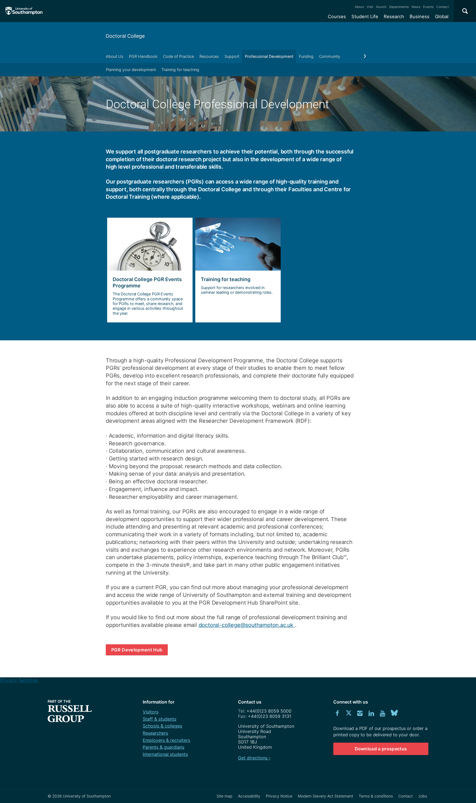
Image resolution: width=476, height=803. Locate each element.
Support (232, 56)
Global (441, 16)
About (359, 7)
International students (165, 754)
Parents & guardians (163, 747)
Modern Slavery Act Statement (325, 796)
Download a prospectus (381, 748)
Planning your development (131, 69)
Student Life (364, 16)
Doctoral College (125, 36)
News (416, 7)
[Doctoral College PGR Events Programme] (150, 270)
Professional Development (269, 56)
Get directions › (254, 758)
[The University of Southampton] (24, 11)
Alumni (381, 7)
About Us (114, 56)
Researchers (155, 733)
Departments (399, 7)
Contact (442, 7)
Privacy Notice (279, 796)
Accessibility (249, 796)
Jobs (422, 796)
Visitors (150, 712)
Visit (370, 7)
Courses (337, 16)
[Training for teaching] (238, 270)
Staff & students (159, 719)
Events (428, 7)
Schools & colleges (162, 726)
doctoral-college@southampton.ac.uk (247, 625)
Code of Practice (178, 56)
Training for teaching (180, 69)
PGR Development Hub (136, 650)
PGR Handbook (143, 56)
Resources (209, 56)
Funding (306, 56)
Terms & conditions (376, 796)
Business (419, 16)
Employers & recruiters (166, 740)
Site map (224, 796)
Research (394, 16)
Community (329, 56)
